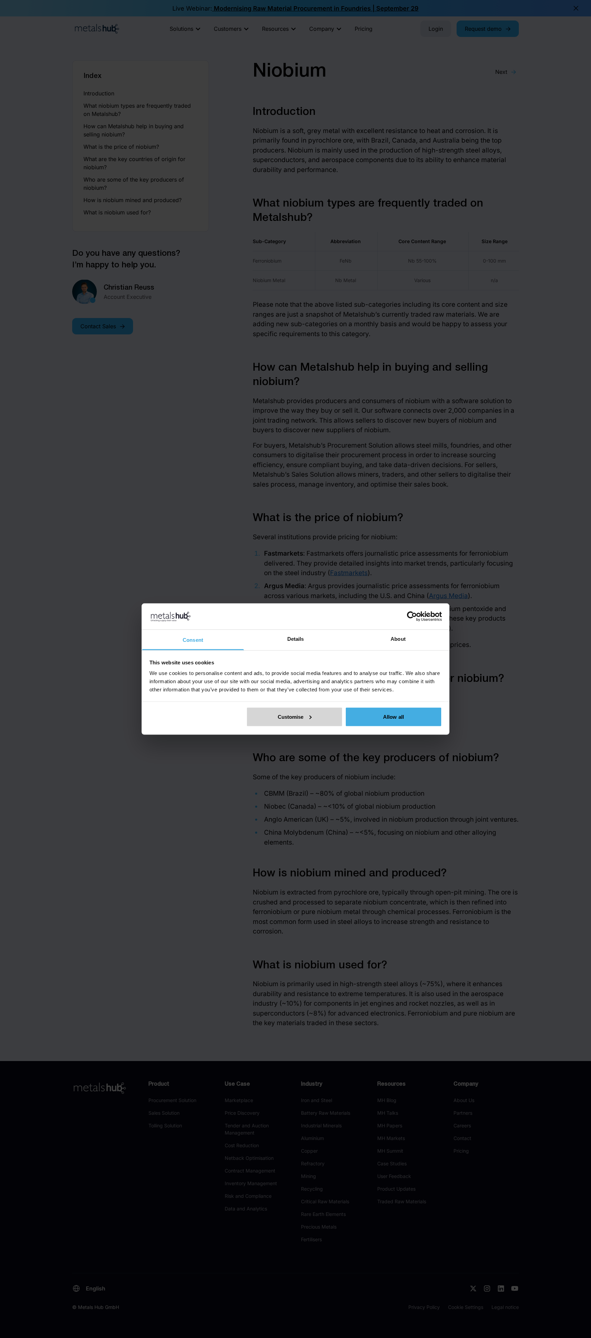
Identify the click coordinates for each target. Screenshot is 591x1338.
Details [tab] (295, 639)
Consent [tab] (193, 640)
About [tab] (398, 639)
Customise (291, 716)
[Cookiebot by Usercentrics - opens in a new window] (412, 616)
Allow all (393, 716)
